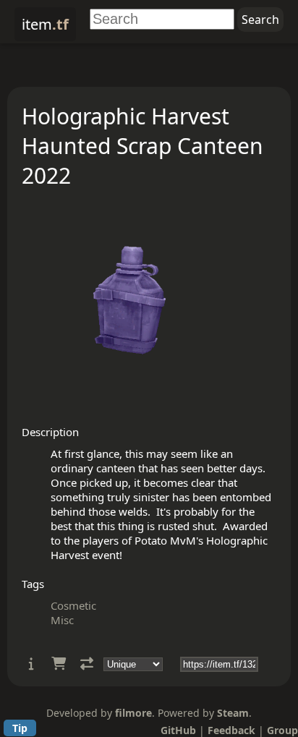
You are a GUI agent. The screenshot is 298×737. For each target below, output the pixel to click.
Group (282, 730)
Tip (19, 728)
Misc (62, 620)
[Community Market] (58, 663)
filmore (133, 713)
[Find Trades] (87, 663)
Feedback (231, 730)
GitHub (178, 730)
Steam (233, 713)
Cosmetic (73, 605)
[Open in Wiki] (31, 663)
